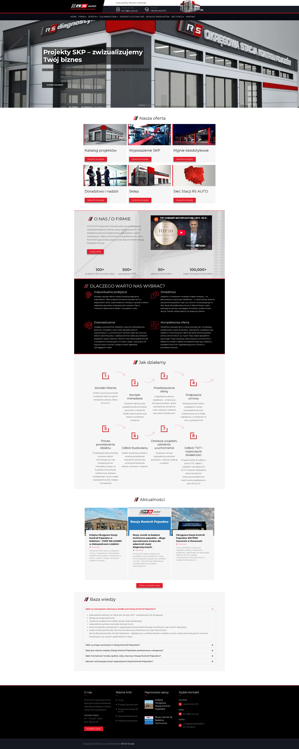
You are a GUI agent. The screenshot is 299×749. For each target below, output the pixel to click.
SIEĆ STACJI (176, 17)
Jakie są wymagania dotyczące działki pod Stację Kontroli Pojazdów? (120, 609)
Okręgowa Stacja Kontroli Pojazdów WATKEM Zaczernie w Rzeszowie (190, 538)
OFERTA (92, 17)
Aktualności (96, 547)
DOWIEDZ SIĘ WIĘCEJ (55, 92)
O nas (120, 700)
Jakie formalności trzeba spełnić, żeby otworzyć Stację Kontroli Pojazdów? (123, 656)
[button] (149, 609)
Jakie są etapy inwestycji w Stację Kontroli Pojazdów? (112, 645)
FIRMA (81, 17)
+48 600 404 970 (158, 11)
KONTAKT (190, 17)
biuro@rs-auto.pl (130, 11)
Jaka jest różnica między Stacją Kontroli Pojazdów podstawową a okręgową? (124, 650)
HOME (73, 17)
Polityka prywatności (127, 721)
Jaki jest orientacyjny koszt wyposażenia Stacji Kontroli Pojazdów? (119, 661)
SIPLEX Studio (127, 744)
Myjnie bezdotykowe (127, 716)
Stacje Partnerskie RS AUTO (128, 710)
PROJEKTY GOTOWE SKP (132, 17)
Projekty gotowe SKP (128, 705)
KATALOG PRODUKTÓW (157, 17)
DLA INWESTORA (108, 17)
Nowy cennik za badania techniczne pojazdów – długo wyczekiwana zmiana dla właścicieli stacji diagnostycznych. (149, 541)
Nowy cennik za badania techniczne (163, 720)
